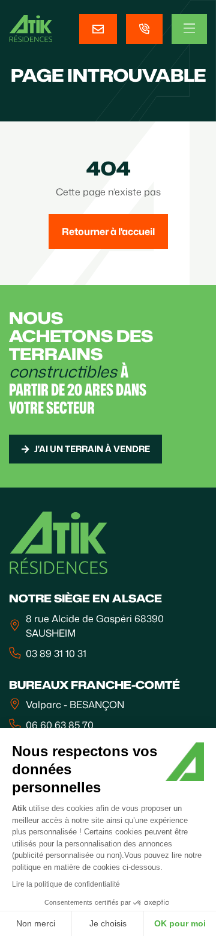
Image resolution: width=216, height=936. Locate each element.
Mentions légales (47, 830)
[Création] (67, 921)
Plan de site (35, 870)
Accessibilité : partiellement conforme (94, 883)
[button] (25, 915)
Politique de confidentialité (70, 844)
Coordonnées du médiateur (72, 857)
